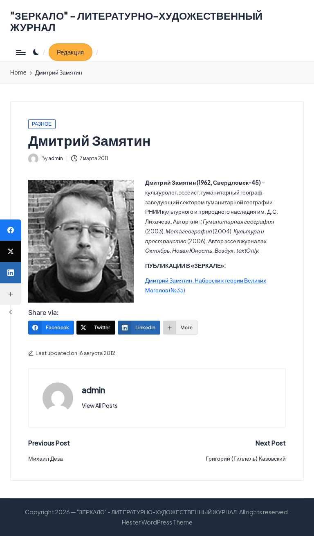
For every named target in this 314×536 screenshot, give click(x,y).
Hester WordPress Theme (157, 522)
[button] (70, 52)
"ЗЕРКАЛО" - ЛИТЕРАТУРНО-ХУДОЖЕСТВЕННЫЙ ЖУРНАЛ (136, 21)
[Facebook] (10, 230)
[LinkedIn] (10, 272)
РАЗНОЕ (42, 124)
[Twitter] (10, 251)
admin (93, 389)
